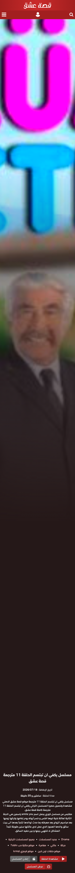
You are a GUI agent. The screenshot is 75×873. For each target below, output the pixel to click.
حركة (63, 845)
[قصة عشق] (37, 5)
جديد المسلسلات (48, 839)
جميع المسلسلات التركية (21, 839)
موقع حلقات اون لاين (49, 851)
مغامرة (42, 845)
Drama (65, 839)
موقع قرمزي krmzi (23, 851)
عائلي (53, 845)
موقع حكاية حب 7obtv (22, 845)
